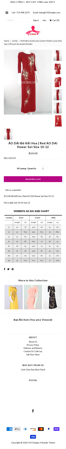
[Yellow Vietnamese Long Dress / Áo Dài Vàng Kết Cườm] (13, 308)
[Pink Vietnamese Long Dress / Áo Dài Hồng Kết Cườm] (33, 308)
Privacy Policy (33, 345)
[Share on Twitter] (8, 269)
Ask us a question (13, 190)
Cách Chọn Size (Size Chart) (33, 369)
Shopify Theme (48, 442)
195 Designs (33, 442)
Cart (55, 20)
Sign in (36, 20)
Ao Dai (14, 41)
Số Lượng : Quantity (26, 168)
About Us (33, 341)
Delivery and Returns (33, 348)
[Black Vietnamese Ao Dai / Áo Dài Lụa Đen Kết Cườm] (52, 308)
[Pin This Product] (13, 269)
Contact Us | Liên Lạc (33, 351)
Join (44, 20)
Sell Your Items (33, 354)
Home (6, 41)
